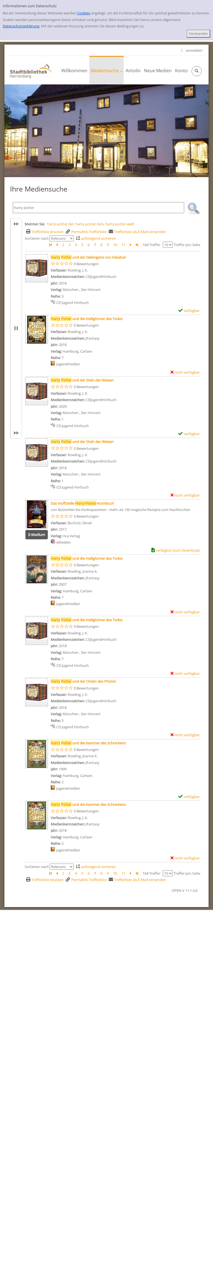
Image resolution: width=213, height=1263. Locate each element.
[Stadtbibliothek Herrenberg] (31, 70)
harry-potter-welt (119, 223)
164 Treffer (151, 244)
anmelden (194, 50)
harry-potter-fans (89, 223)
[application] (106, 70)
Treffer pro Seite (187, 244)
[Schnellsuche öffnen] (197, 71)
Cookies (83, 13)
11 (123, 244)
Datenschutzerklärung (21, 26)
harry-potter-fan (60, 223)
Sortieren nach (37, 238)
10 (115, 244)
